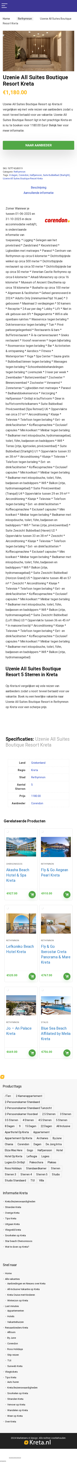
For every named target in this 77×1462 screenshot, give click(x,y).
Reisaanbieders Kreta (16, 1327)
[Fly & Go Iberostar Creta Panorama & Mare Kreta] (56, 923)
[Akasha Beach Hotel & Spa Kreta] (21, 847)
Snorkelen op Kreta (15, 1235)
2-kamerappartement (29, 1095)
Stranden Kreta (13, 1207)
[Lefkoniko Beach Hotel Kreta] (21, 923)
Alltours (11, 1332)
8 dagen (13, 175)
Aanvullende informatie (39, 193)
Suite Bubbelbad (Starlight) (56, 175)
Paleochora (36, 1162)
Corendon (24, 175)
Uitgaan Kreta (12, 1224)
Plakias (52, 1162)
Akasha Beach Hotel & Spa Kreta (17, 875)
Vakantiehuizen (15, 1322)
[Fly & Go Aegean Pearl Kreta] (56, 847)
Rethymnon (24, 18)
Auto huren (13, 1382)
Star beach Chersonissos (18, 1241)
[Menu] (4, 6)
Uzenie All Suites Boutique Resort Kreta (23, 178)
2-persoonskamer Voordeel (21, 1114)
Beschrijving (38, 187)
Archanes (42, 1138)
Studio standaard (15, 1180)
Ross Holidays (13, 1168)
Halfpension (36, 175)
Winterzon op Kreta (17, 1300)
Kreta (34, 770)
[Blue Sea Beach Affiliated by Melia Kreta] (56, 1005)
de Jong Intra (54, 1144)
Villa (41, 1180)
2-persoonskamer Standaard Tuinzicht (28, 1108)
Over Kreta (10, 1421)
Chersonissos (14, 864)
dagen (37, 1144)
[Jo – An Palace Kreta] (21, 1005)
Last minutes (12, 1306)
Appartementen (15, 1310)
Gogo (30, 1150)
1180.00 (36, 796)
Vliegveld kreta (13, 1229)
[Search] (71, 6)
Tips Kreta (10, 1218)
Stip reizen (13, 1354)
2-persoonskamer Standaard (22, 1102)
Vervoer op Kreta (16, 1404)
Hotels (10, 1316)
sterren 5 (41, 1174)
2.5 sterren (49, 1114)
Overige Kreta (12, 1212)
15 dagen (30, 1126)
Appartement (41, 1132)
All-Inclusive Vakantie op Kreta (23, 1289)
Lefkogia (32, 1156)
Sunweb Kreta (14, 1366)
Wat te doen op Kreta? (17, 1246)
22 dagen (46, 1126)
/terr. (8, 1095)
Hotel (59, 1150)
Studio (56, 1174)
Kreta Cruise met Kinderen (21, 1294)
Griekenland (38, 762)
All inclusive (63, 1126)
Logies (45, 1156)
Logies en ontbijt (15, 1162)
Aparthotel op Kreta (17, 1132)
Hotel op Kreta (13, 1156)
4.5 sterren (45, 1120)
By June (11, 1337)
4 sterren (28, 1120)
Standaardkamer (36, 1168)
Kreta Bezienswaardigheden (20, 1201)
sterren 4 (26, 1174)
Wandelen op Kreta (17, 1410)
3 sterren (65, 1114)
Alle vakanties (12, 1279)
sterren (55, 1168)
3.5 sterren (11, 1120)
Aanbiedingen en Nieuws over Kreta (26, 1283)
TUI (32, 1180)
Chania (9, 1144)
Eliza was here (13, 1150)
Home (6, 18)
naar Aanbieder (38, 145)
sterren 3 (10, 1174)
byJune (57, 1138)
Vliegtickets (11, 1371)
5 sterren (61, 1120)
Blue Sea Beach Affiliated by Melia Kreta (55, 1033)
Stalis (44, 1022)
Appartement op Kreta (18, 1138)
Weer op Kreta (15, 1415)
